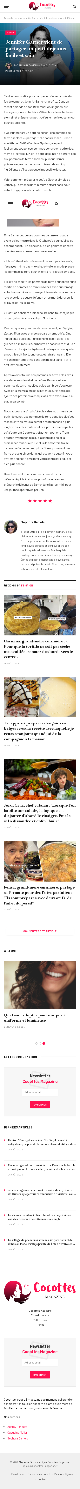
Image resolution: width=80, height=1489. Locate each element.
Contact (42, 1479)
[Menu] (6, 6)
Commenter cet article (40, 931)
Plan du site (17, 1474)
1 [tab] (36, 1043)
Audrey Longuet (17, 1426)
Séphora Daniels (28, 65)
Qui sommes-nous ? (39, 1474)
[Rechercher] (74, 6)
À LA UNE (10, 951)
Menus (17, 18)
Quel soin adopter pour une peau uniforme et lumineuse (34, 1017)
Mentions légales (63, 1474)
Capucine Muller (17, 1432)
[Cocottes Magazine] (42, 6)
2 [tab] (40, 1043)
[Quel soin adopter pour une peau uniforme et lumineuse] (40, 985)
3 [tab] (44, 1043)
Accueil (8, 18)
